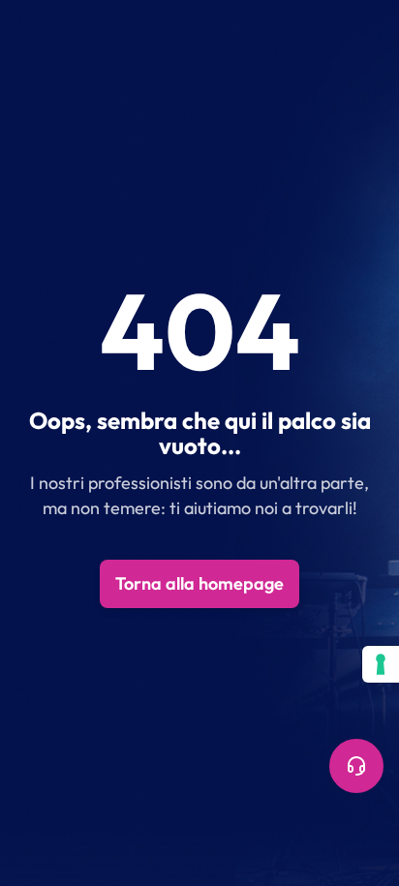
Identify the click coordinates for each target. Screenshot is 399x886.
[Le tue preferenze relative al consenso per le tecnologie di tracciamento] (380, 664)
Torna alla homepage (199, 583)
